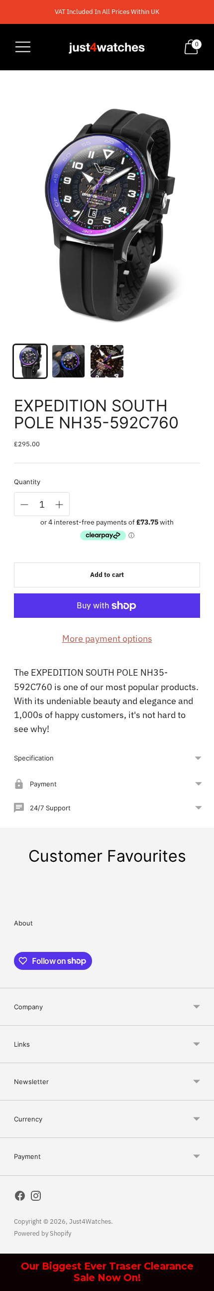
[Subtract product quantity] (24, 505)
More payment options (107, 638)
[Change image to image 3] (107, 361)
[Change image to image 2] (68, 361)
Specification (34, 758)
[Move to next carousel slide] (200, 897)
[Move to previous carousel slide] (14, 897)
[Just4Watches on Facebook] (20, 1198)
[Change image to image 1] (30, 361)
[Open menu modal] (23, 47)
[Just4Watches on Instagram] (36, 1198)
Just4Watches (90, 1221)
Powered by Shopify (42, 1233)
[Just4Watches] (107, 47)
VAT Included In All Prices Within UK (107, 11)
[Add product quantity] (59, 505)
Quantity (27, 482)
